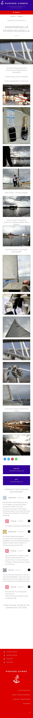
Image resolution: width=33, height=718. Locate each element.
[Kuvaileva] (4, 658)
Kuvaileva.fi (26, 703)
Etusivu (12, 16)
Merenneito (12, 531)
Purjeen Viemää (16, 3)
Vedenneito (12, 497)
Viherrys (13, 521)
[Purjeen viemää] (4, 652)
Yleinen (19, 16)
